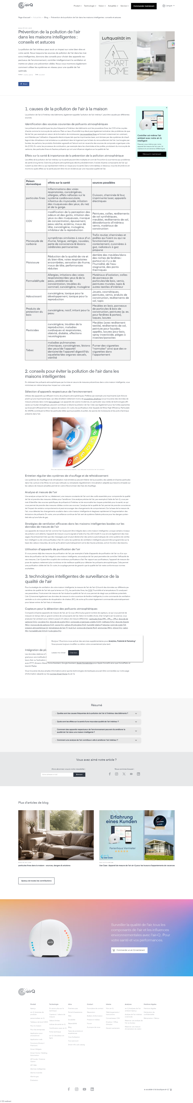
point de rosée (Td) (118, 625)
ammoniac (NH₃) (105, 628)
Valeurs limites (54, 1020)
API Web (33, 1065)
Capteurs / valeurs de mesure (57, 1016)
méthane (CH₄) (108, 622)
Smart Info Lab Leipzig (76, 1045)
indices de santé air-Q (57, 1024)
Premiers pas (73, 1008)
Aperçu (33, 1008)
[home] (25, 5)
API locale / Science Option (37, 1060)
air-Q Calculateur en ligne (56, 1037)
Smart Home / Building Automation (38, 1054)
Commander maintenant (143, 6)
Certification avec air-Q (57, 1028)
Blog (46, 17)
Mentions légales (150, 1008)
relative (98, 625)
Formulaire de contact (95, 1008)
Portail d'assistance (75, 1012)
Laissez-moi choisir (58, 653)
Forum (89, 1023)
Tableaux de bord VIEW (39, 1022)
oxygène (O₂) (43, 622)
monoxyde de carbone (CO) (42, 625)
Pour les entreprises (37, 1029)
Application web (36, 1039)
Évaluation (34, 1080)
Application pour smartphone (36, 1034)
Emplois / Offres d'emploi (112, 1023)
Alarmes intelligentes (37, 1069)
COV (90, 590)
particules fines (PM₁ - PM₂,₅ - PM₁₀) (103, 619)
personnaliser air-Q (37, 1018)
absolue (106, 625)
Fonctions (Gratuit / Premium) (37, 1044)
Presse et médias (93, 1020)
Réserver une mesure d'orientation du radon (133, 1028)
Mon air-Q (109, 1008)
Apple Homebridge (85, 663)
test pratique (54, 402)
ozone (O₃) (59, 625)
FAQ (69, 1016)
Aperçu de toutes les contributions (36, 881)
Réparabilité (72, 1023)
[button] (78, 6)
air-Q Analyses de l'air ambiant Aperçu (133, 1010)
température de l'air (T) (58, 628)
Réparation (91, 1012)
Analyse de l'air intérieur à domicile (133, 1016)
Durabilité (71, 1020)
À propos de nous (93, 1027)
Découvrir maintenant (152, 154)
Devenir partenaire (113, 1028)
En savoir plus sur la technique (56, 1010)
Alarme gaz (34, 1076)
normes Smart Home (58, 674)
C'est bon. (73, 653)
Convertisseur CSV (113, 1018)
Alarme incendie (36, 1073)
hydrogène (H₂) (54, 631)
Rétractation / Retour (151, 1018)
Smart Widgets (35, 1049)
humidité (90, 625)
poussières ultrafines (92, 399)
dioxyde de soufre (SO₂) (60, 622)
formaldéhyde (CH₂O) (38, 631)
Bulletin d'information (94, 1016)
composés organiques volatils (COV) (85, 622)
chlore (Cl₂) (117, 628)
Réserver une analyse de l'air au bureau (134, 1022)
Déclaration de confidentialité (149, 1013)
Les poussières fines (88, 134)
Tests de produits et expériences (75, 1032)
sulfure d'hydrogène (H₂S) (75, 625)
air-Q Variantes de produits (37, 1013)
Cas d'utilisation (74, 1037)
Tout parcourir (73, 1041)
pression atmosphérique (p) (36, 628)
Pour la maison (35, 1026)
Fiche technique (55, 1032)
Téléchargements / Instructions (113, 1013)
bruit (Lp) (72, 628)
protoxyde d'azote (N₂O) (87, 628)
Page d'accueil (24, 17)
